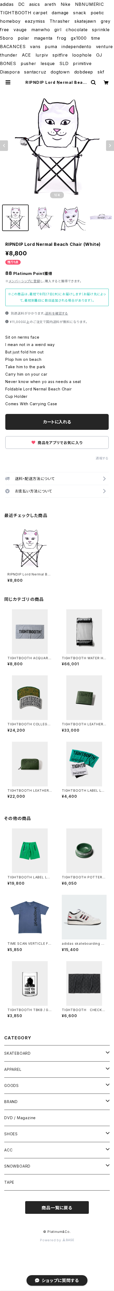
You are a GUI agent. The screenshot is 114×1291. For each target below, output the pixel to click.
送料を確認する (56, 313)
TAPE (9, 1182)
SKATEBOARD (17, 1053)
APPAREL (12, 1069)
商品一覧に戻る (57, 1207)
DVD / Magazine (20, 1117)
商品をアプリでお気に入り (59, 442)
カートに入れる (57, 422)
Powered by (51, 1240)
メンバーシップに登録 (24, 281)
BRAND (11, 1101)
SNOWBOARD (17, 1166)
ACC (8, 1150)
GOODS (11, 1085)
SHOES (11, 1134)
